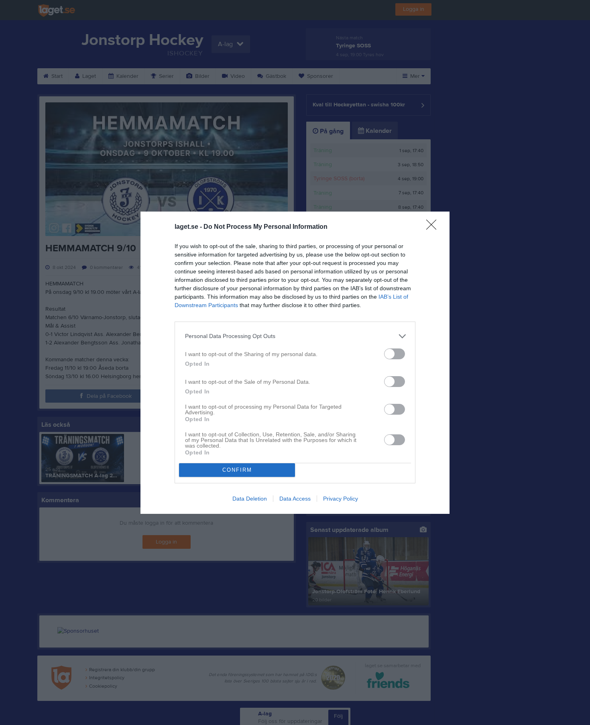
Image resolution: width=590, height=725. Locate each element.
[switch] (394, 353)
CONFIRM (237, 470)
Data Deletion (249, 498)
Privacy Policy (340, 498)
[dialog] (295, 363)
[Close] (433, 227)
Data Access (295, 498)
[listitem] (295, 336)
